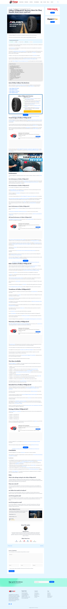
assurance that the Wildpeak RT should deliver (29, 355)
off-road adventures (34, 291)
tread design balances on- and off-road (28, 461)
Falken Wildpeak (12, 189)
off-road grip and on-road (35, 240)
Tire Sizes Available (13, 76)
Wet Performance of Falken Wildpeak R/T (17, 70)
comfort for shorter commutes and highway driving (31, 270)
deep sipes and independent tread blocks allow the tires (18, 211)
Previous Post (9, 545)
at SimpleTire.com (26, 116)
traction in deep (35, 128)
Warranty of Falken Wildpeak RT (15, 75)
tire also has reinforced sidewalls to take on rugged (17, 239)
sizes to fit (28, 467)
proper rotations (33, 465)
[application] (28, 2)
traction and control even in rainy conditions (17, 190)
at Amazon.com (36, 116)
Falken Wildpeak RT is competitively (15, 411)
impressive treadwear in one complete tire (29, 58)
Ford (23, 378)
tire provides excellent (30, 219)
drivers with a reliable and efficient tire (14, 258)
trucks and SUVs (39, 460)
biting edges (28, 127)
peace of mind (24, 466)
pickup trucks (18, 374)
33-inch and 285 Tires (25, 598)
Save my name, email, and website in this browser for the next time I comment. (21, 568)
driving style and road (12, 305)
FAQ (10, 79)
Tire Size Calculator (24, 592)
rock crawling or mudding (18, 403)
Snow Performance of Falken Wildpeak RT (17, 71)
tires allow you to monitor (25, 315)
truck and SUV (35, 55)
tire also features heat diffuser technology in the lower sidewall (19, 198)
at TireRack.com (14, 116)
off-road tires (24, 284)
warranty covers (12, 344)
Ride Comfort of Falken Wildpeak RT (15, 73)
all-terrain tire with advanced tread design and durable (31, 441)
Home (9, 8)
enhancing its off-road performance (16, 254)
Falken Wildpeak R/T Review (14, 66)
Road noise (17, 463)
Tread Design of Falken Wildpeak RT (15, 67)
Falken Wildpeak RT (13, 363)
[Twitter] (11, 604)
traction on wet (35, 125)
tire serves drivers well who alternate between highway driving (25, 250)
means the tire (39, 323)
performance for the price (35, 444)
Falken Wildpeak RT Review (13, 92)
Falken (11, 8)
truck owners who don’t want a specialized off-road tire (32, 405)
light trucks (32, 386)
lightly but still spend (34, 391)
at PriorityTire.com (31, 116)
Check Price (32, 111)
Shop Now (52, 12)
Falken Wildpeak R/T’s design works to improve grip (29, 196)
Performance (12, 68)
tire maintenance (13, 313)
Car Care (35, 597)
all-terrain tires (37, 107)
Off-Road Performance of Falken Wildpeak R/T (17, 72)
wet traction (34, 52)
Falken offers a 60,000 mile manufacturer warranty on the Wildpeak (19, 323)
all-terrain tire (35, 265)
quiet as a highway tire (20, 462)
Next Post (42, 545)
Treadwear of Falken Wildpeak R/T (15, 74)
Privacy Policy (49, 597)
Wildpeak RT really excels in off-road (15, 219)
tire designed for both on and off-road (16, 286)
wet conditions (37, 101)
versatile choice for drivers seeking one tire (19, 51)
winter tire (16, 208)
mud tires (15, 272)
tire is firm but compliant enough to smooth (16, 277)
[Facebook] (9, 604)
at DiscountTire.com (20, 116)
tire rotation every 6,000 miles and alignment (26, 349)
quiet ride (29, 397)
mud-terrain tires (32, 266)
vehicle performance (33, 202)
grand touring (18, 281)
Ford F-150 (39, 375)
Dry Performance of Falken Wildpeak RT (16, 69)
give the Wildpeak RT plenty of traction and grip (29, 394)
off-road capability (29, 370)
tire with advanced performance (34, 469)
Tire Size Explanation (25, 593)
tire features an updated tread (30, 98)
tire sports (15, 247)
